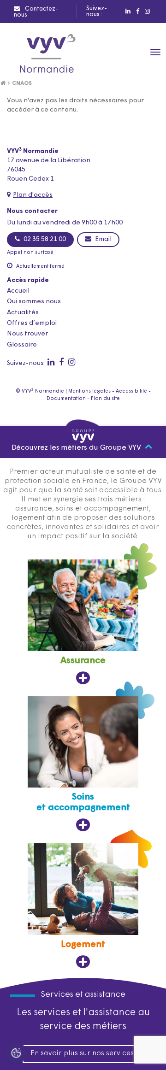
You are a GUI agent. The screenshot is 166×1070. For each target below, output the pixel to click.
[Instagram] (147, 12)
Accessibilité (131, 391)
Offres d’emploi (32, 323)
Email (103, 239)
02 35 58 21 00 (44, 239)
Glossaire (22, 344)
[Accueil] (3, 83)
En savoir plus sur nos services (82, 1053)
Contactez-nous (36, 12)
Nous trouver (27, 333)
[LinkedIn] (127, 12)
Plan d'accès (33, 195)
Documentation (66, 398)
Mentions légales (89, 391)
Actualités (23, 312)
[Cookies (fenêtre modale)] (16, 1054)
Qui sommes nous (34, 301)
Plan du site (105, 398)
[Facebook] (137, 12)
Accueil (18, 291)
